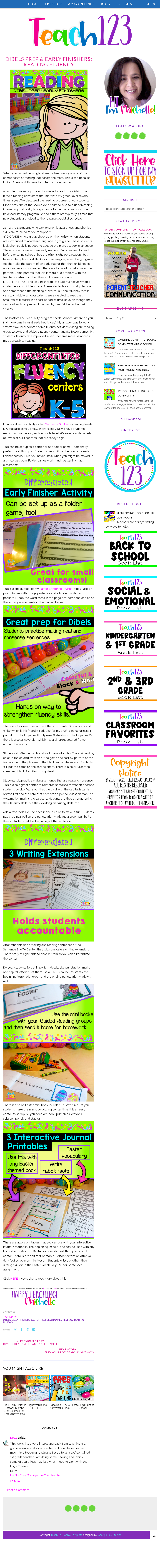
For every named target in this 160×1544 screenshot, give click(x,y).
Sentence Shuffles (57, 424)
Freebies (124, 4)
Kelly (13, 1437)
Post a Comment (18, 1490)
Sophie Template (72, 1534)
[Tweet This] (15, 1329)
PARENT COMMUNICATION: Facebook (128, 229)
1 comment (9, 1317)
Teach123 (56, 1534)
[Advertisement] (130, 840)
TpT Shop (53, 4)
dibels (7, 1320)
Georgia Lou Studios (109, 1534)
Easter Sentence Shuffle (56, 588)
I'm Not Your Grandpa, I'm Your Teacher (36, 1475)
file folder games (51, 1320)
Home (33, 4)
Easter (35, 1320)
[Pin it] (27, 1329)
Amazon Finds (81, 4)
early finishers (21, 1320)
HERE (14, 1278)
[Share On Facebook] (21, 1329)
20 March (16, 1481)
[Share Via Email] (33, 1329)
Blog (105, 4)
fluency (68, 1320)
